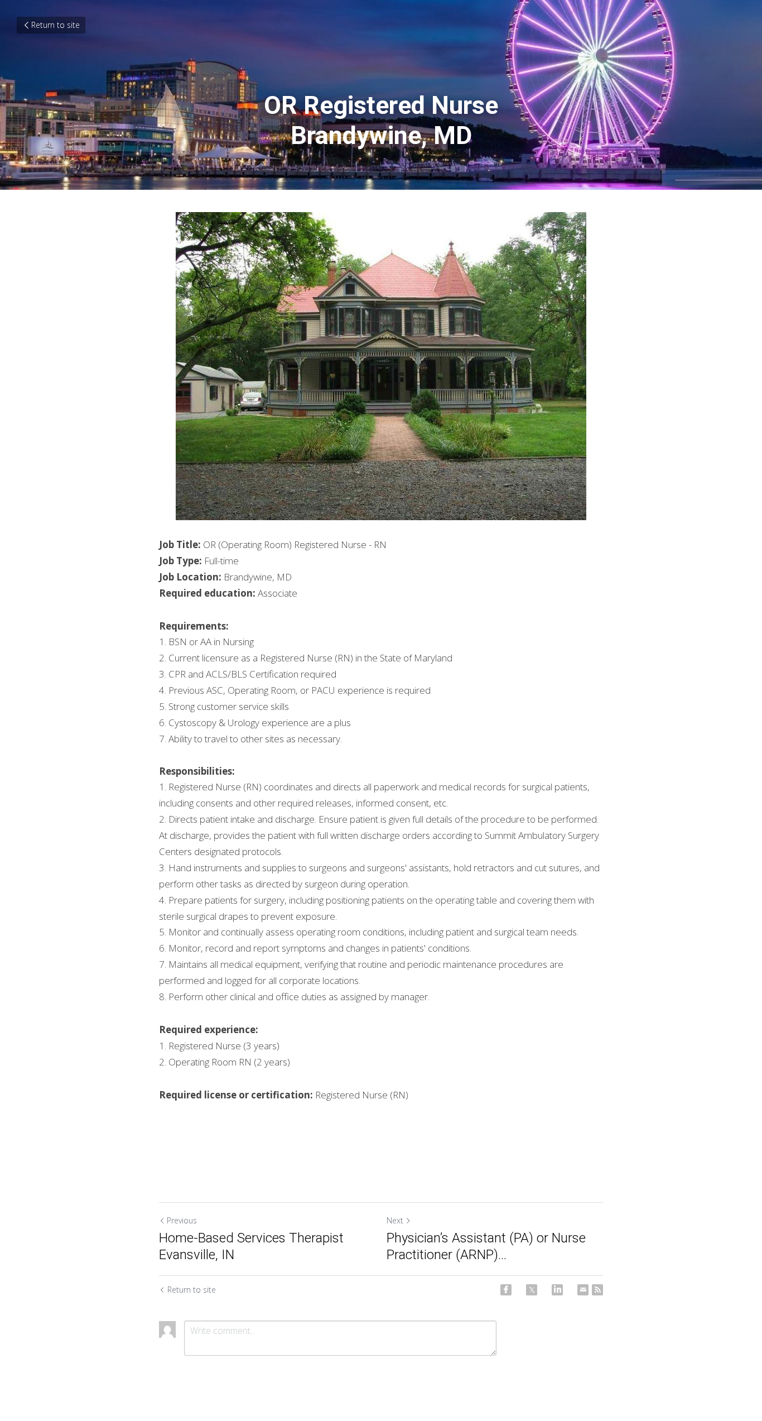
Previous (182, 1220)
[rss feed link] (597, 1289)
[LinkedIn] (557, 1289)
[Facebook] (506, 1289)
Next (395, 1220)
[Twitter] (531, 1289)
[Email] (583, 1289)
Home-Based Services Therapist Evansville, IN (251, 1246)
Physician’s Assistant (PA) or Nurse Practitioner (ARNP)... (486, 1246)
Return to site (55, 25)
